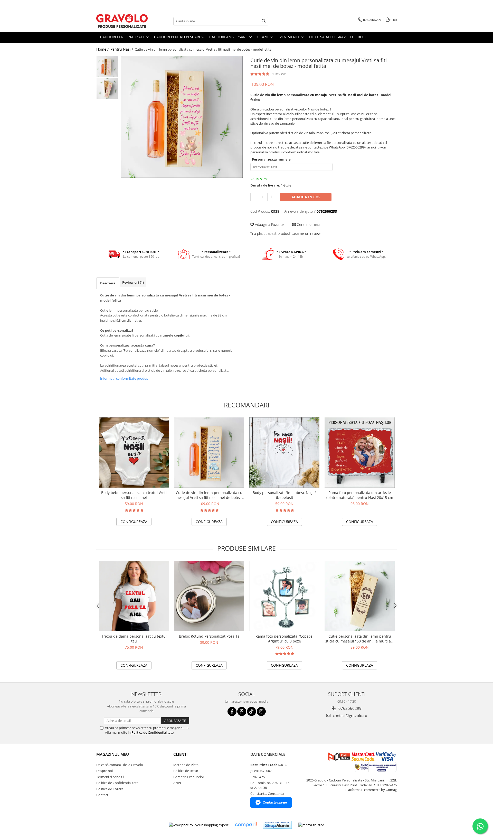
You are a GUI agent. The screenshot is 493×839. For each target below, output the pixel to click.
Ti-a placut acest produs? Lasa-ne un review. (285, 233)
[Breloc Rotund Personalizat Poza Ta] (209, 596)
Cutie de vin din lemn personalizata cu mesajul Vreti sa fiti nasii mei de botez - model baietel (209, 495)
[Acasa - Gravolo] (122, 21)
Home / (103, 49)
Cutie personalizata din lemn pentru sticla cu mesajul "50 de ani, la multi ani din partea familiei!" (359, 639)
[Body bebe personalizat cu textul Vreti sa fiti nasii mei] (134, 452)
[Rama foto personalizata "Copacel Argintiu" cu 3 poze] (284, 596)
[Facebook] (231, 711)
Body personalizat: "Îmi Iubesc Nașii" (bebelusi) (284, 495)
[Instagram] (261, 711)
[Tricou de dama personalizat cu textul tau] (134, 596)
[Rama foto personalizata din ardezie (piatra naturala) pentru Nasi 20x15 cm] (360, 452)
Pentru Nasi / (122, 49)
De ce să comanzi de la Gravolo (119, 764)
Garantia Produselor (188, 777)
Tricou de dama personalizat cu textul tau (134, 639)
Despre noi (104, 770)
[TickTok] (251, 711)
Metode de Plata (185, 764)
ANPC (177, 782)
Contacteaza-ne (275, 802)
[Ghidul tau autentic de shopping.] (245, 825)
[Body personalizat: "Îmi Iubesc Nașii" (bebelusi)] (284, 452)
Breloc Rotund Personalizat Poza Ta (209, 636)
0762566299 (349, 708)
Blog (362, 36)
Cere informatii (308, 224)
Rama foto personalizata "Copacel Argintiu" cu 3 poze (284, 639)
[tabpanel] (182, 117)
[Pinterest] (241, 711)
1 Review (279, 73)
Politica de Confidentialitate (152, 732)
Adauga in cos (305, 196)
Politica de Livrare (109, 789)
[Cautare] (263, 21)
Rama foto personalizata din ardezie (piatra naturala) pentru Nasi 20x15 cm (359, 495)
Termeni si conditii (110, 777)
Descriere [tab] (107, 283)
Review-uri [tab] (133, 282)
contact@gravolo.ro (349, 715)
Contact (102, 795)
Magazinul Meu (112, 754)
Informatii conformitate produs (124, 378)
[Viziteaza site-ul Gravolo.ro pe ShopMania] (277, 825)
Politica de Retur (185, 770)
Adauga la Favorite (269, 224)
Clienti (180, 754)
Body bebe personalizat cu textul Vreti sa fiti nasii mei (134, 495)
